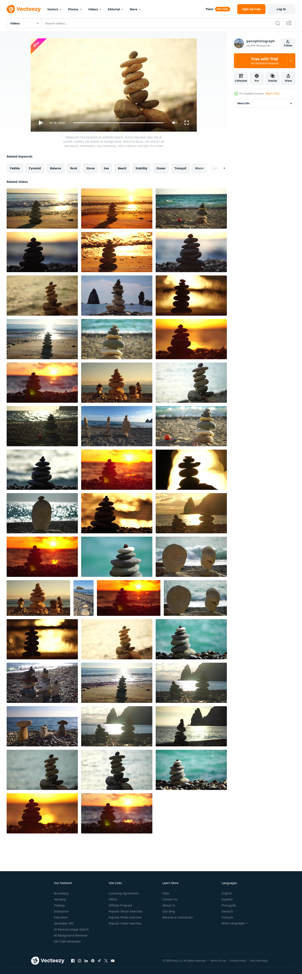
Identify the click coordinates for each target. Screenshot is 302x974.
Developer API (63, 923)
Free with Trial (264, 60)
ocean (161, 168)
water (199, 168)
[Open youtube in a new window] (112, 960)
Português (229, 905)
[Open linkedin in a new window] (86, 960)
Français (227, 917)
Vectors (52, 9)
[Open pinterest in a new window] (92, 960)
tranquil (180, 168)
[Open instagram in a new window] (79, 960)
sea (106, 168)
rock (73, 168)
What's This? (272, 93)
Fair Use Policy (259, 960)
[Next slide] (220, 168)
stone (90, 168)
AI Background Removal (70, 935)
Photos (73, 9)
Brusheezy (61, 893)
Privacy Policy (238, 960)
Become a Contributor (178, 917)
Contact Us (170, 899)
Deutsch (227, 911)
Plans (209, 9)
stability (141, 168)
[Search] (277, 23)
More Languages (233, 923)
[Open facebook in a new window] (73, 960)
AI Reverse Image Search (71, 929)
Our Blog (169, 911)
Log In (281, 9)
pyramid (35, 168)
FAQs (166, 893)
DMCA (113, 899)
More (133, 9)
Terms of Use (218, 960)
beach (122, 168)
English (227, 893)
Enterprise (61, 911)
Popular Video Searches (125, 923)
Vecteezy (60, 899)
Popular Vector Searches (126, 911)
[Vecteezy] (24, 9)
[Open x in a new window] (106, 960)
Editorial (114, 9)
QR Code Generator (67, 941)
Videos (93, 9)
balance (55, 168)
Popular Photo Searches (125, 917)
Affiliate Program (120, 905)
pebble (15, 168)
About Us (169, 905)
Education (61, 917)
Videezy (59, 905)
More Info (243, 103)
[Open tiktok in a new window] (99, 960)
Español (227, 899)
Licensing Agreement (123, 893)
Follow (288, 45)
